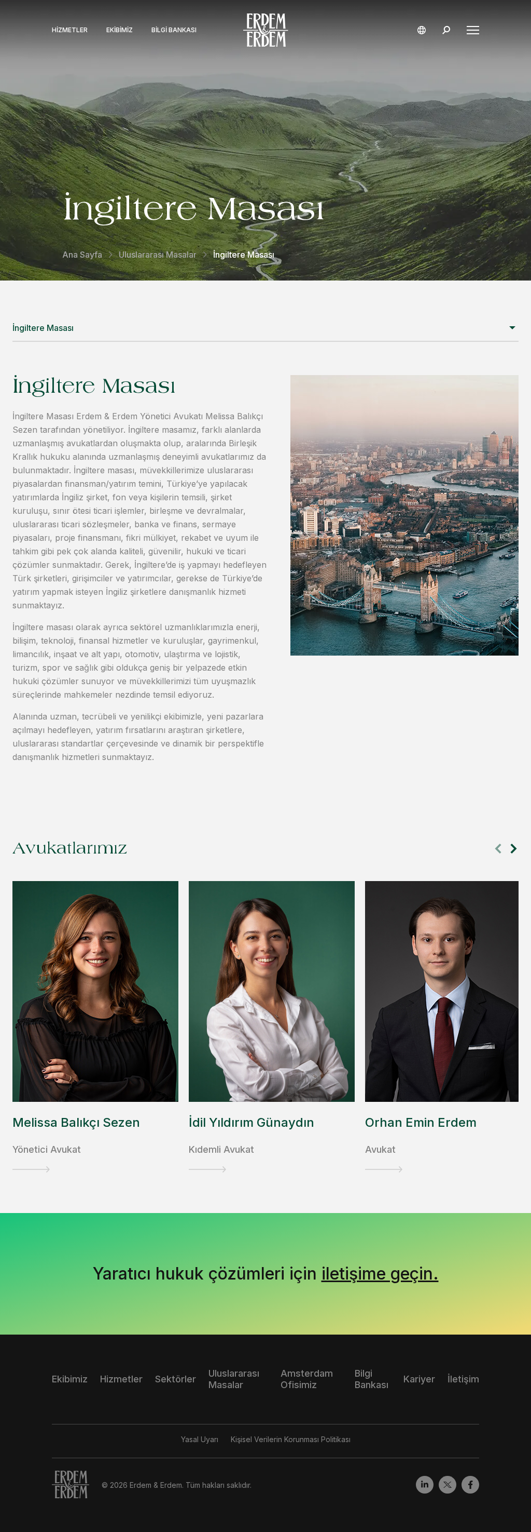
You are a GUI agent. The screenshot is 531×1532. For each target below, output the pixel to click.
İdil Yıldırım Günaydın (251, 1122)
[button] (514, 849)
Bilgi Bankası (174, 30)
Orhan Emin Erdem (421, 1122)
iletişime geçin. (380, 1273)
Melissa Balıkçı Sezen (76, 1122)
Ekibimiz (119, 30)
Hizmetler (70, 30)
